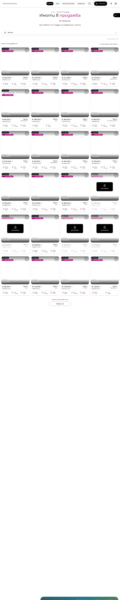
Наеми (57, 3)
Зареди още (60, 304)
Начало (53, 12)
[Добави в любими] (27, 50)
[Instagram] (115, 4)
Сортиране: (109, 44)
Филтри (10, 32)
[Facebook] (111, 4)
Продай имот (81, 3)
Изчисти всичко (111, 39)
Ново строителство (68, 3)
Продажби (50, 3)
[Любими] (89, 3)
